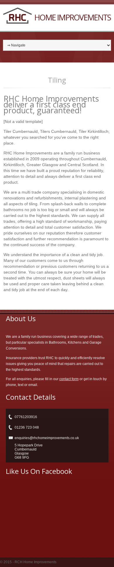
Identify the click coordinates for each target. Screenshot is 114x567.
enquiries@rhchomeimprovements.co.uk (47, 438)
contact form (69, 379)
